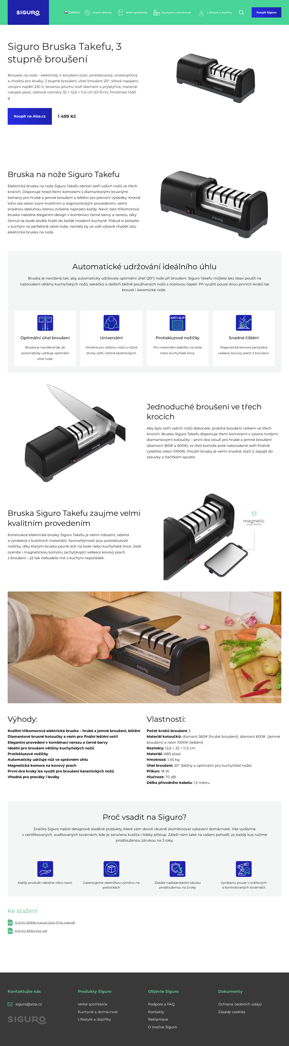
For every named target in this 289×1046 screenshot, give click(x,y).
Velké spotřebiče (92, 1004)
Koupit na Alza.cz (30, 116)
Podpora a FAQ (161, 1004)
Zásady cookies (231, 1012)
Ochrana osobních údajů (240, 1004)
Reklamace (158, 1019)
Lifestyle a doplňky (94, 1019)
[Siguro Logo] (28, 12)
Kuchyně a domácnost (98, 1012)
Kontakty (156, 1012)
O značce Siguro (162, 1027)
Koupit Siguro (266, 12)
